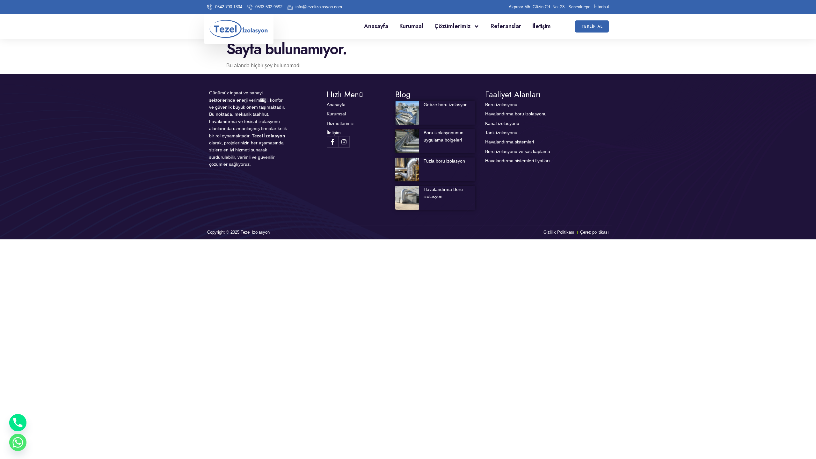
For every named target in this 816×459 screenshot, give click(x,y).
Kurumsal (411, 26)
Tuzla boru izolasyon (444, 161)
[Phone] (17, 422)
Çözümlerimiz (452, 26)
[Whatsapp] (17, 442)
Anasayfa (376, 26)
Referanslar (506, 26)
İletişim (541, 26)
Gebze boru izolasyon (446, 104)
